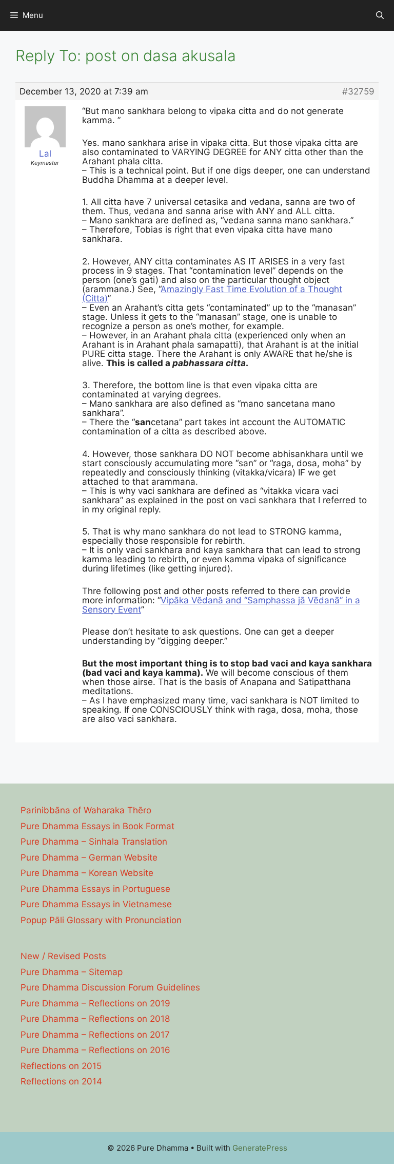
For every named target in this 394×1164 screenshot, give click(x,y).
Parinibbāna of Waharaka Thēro (86, 810)
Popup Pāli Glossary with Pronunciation (101, 920)
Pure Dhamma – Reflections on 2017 (95, 1034)
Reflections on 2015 (61, 1066)
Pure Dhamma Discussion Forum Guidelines (110, 987)
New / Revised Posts (63, 956)
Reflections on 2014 (61, 1081)
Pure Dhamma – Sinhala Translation (94, 841)
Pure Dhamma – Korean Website (87, 873)
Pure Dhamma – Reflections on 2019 (95, 1003)
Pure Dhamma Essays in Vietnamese (96, 904)
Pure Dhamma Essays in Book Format (97, 826)
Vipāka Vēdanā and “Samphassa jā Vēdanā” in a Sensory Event (221, 605)
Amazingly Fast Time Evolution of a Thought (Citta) (212, 293)
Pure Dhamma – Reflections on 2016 (95, 1050)
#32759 (358, 91)
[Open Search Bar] (380, 15)
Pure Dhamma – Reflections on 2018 (95, 1019)
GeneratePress (259, 1148)
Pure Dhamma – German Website (89, 857)
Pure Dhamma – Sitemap (72, 972)
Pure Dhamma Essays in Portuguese (95, 889)
